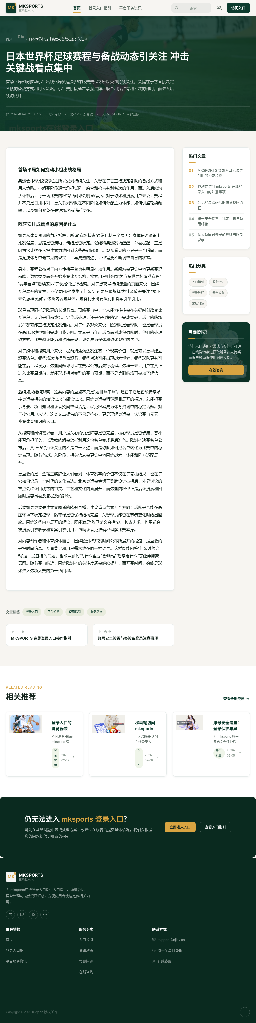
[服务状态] (45, 914)
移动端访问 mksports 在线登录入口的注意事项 (220, 189)
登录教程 (198, 293)
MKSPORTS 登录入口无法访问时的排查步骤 (220, 173)
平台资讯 (54, 612)
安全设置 (218, 293)
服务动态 (96, 612)
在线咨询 (216, 370)
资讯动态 (86, 950)
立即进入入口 (180, 827)
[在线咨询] (219, 8)
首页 (77, 8)
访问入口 (239, 8)
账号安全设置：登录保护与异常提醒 (228, 729)
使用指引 (75, 612)
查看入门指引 (215, 827)
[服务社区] (10, 914)
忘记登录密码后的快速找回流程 (220, 205)
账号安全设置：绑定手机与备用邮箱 (220, 221)
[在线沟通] (22, 914)
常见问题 (198, 303)
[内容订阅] (33, 914)
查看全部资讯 (234, 699)
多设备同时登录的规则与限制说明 (220, 237)
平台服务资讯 (130, 8)
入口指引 (198, 282)
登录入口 (32, 612)
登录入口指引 (100, 8)
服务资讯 (218, 282)
